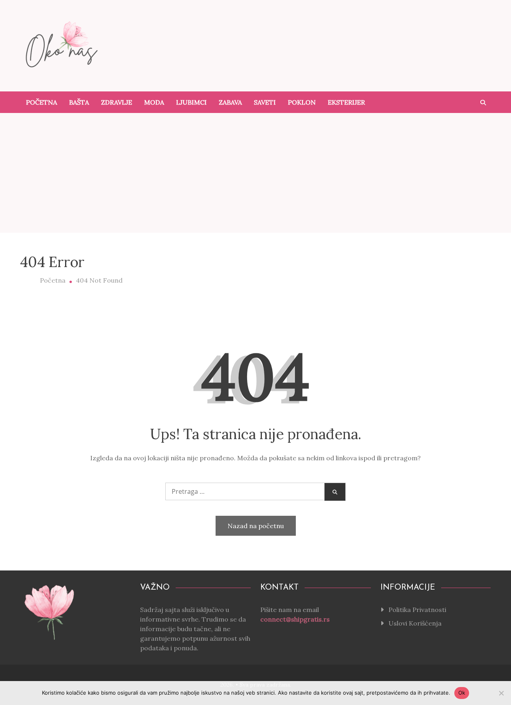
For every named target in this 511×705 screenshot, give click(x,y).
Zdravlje (116, 102)
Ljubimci (191, 102)
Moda (154, 102)
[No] (501, 693)
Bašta (79, 102)
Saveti (265, 102)
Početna (41, 102)
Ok (461, 692)
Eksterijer (346, 102)
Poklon (302, 102)
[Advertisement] (255, 173)
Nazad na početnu (256, 526)
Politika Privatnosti (417, 610)
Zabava (230, 102)
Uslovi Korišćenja (415, 623)
